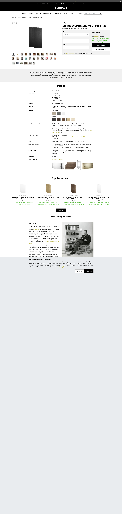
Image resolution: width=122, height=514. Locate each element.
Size (64, 31)
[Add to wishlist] (109, 23)
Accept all (89, 271)
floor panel (70, 137)
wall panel (62, 137)
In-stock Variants (101, 49)
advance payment (70, 54)
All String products (57, 159)
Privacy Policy (63, 267)
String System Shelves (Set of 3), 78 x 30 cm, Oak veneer (48, 198)
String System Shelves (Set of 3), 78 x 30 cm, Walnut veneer (73, 198)
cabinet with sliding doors (82, 137)
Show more (61, 210)
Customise (79, 271)
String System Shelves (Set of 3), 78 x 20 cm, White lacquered (99, 198)
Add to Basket (101, 45)
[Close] (120, 1)
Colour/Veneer (66, 38)
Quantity (65, 44)
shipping (96, 36)
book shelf (36, 229)
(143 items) (35, 17)
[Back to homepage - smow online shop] (61, 8)
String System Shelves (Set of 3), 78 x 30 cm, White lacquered (23, 198)
